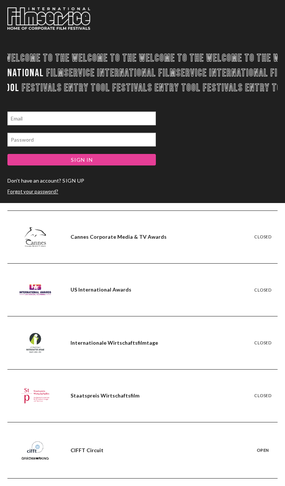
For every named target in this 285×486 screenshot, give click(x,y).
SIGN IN (82, 160)
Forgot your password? (32, 191)
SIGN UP (73, 180)
